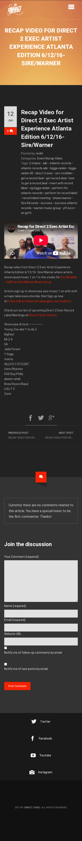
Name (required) (15, 606)
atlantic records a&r (34, 168)
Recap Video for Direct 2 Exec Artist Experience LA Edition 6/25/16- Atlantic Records (61, 435)
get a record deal (32, 178)
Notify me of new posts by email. (26, 669)
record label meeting (36, 198)
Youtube (45, 755)
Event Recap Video (49, 158)
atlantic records (60, 163)
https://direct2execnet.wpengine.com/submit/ (39, 301)
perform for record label (61, 193)
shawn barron (62, 198)
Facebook (45, 738)
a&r (45, 163)
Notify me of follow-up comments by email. (33, 652)
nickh (39, 153)
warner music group (47, 208)
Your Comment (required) (21, 556)
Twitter (45, 721)
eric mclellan (63, 173)
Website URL (12, 633)
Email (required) (14, 620)
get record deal (56, 178)
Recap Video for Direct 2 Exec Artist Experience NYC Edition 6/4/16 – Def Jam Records (24, 435)
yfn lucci (68, 208)
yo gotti (26, 212)
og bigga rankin (40, 188)
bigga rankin (58, 168)
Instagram (45, 772)
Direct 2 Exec (32, 807)
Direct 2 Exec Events (43, 315)
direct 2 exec (44, 173)
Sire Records (29, 203)
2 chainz (35, 163)
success (46, 203)
